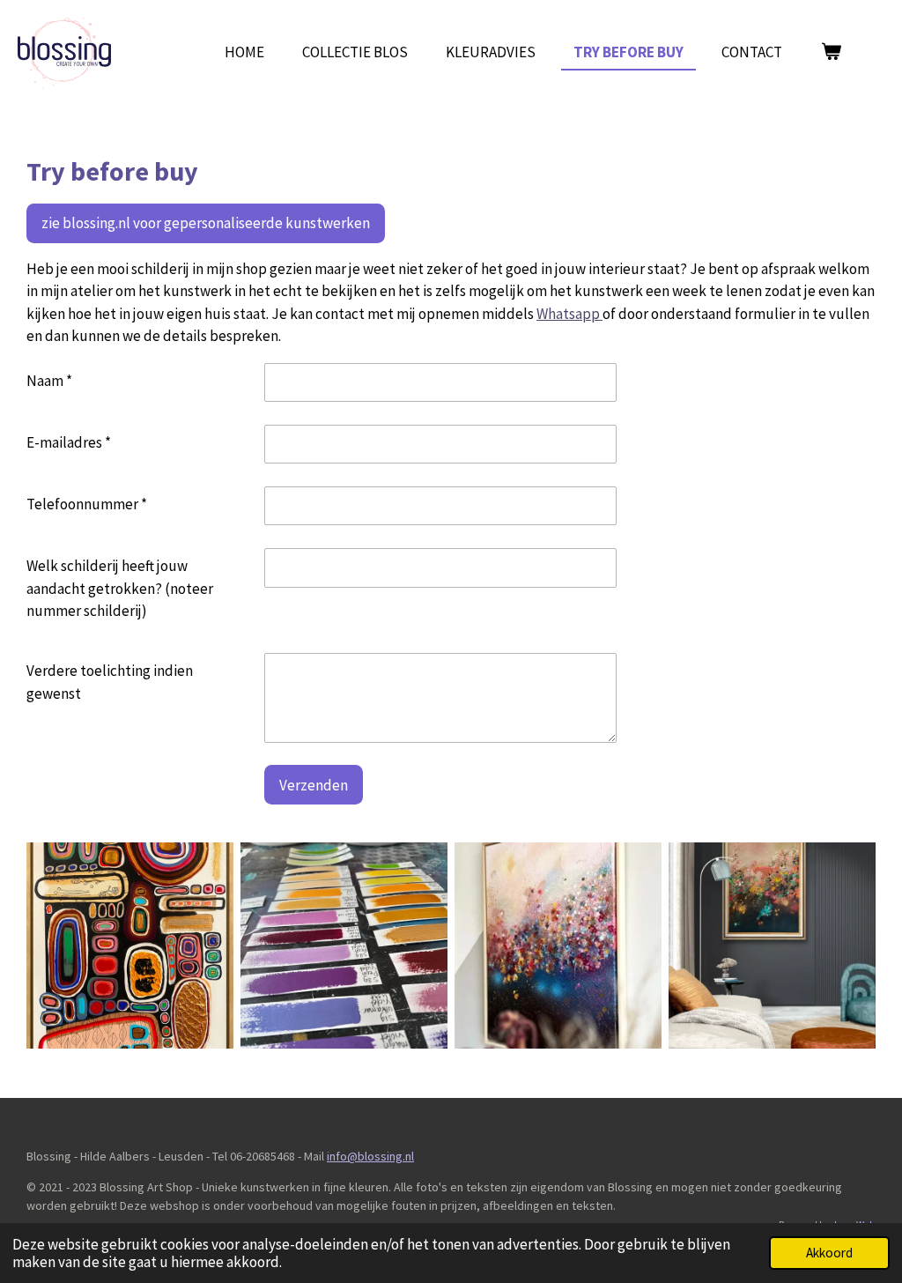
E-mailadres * (68, 442)
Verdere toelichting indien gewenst (109, 682)
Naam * (49, 380)
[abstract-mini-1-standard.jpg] (130, 945)
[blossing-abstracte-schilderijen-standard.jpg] (558, 945)
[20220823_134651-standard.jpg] (344, 945)
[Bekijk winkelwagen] (831, 53)
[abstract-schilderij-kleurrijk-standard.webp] (772, 945)
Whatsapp (569, 313)
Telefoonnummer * (86, 504)
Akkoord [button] (829, 1252)
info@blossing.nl (370, 1156)
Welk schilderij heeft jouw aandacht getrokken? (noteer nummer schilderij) (119, 588)
